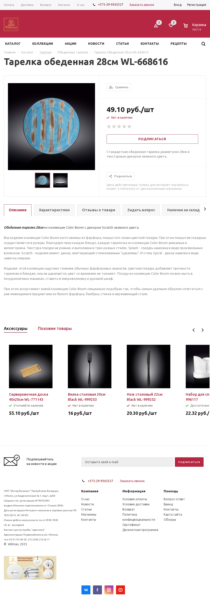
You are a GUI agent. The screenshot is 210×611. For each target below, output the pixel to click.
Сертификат (131, 524)
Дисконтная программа (140, 529)
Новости (87, 504)
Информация (133, 491)
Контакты (88, 519)
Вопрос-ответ (174, 499)
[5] (129, 126)
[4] (124, 126)
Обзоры (170, 519)
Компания (89, 491)
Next (202, 330)
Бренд (168, 504)
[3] (119, 126)
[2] (114, 126)
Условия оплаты (134, 499)
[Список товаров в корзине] (195, 28)
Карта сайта (173, 514)
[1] (109, 126)
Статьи (86, 509)
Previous (193, 330)
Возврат (128, 509)
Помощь (171, 491)
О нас (85, 499)
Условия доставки (136, 504)
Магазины (88, 514)
